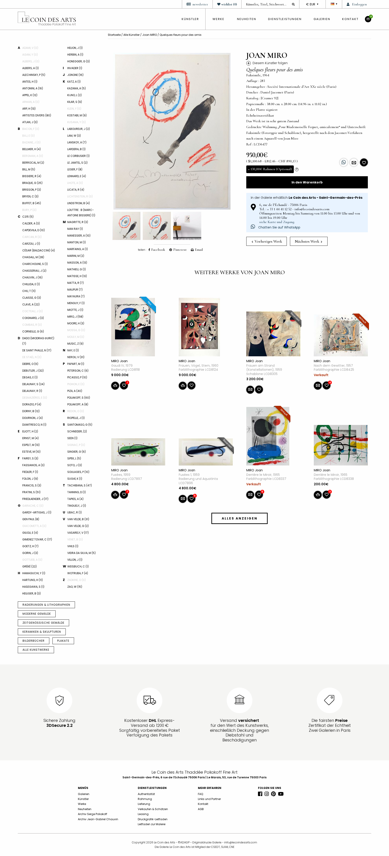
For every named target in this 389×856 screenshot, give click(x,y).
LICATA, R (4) (75, 190)
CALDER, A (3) (31, 223)
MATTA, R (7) (75, 283)
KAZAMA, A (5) (76, 88)
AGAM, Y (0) (30, 54)
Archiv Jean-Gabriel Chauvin (98, 819)
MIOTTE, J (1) (75, 310)
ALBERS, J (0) (30, 61)
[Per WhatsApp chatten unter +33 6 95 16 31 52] (344, 162)
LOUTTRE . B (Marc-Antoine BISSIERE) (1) (81, 212)
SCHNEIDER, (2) (77, 431)
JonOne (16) (75, 75)
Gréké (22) (29, 566)
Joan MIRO (149, 35)
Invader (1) (74, 68)
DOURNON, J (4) (32, 418)
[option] (172, 131)
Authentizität (146, 794)
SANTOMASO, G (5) (79, 425)
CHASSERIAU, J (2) (34, 271)
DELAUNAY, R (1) (32, 391)
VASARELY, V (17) (78, 533)
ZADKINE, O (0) (76, 580)
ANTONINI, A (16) (32, 88)
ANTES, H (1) (29, 82)
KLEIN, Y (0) (74, 109)
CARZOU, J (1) (31, 244)
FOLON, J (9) (30, 479)
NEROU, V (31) (75, 357)
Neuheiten (246, 19)
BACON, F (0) (30, 129)
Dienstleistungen (285, 19)
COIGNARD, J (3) (33, 318)
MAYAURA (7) (76, 296)
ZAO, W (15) (74, 587)
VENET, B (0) (75, 539)
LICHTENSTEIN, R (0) (80, 196)
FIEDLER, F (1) (30, 472)
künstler (190, 19)
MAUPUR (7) (75, 289)
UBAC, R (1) (74, 512)
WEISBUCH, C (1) (78, 566)
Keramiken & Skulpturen (42, 632)
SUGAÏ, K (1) (74, 479)
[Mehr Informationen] (354, 162)
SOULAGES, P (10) (78, 472)
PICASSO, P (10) (77, 377)
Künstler (83, 799)
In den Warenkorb (307, 182)
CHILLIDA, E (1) (31, 284)
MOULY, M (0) (75, 337)
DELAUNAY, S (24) (33, 384)
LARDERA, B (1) (76, 149)
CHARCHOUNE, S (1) (35, 264)
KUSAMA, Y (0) (76, 122)
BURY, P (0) (29, 210)
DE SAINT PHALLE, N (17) (36, 350)
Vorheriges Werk (268, 241)
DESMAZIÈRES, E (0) (34, 398)
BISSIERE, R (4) (31, 176)
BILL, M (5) (28, 169)
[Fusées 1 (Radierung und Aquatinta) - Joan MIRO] (206, 453)
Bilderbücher (34, 641)
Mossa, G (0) (76, 330)
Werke (218, 19)
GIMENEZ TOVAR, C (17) (37, 539)
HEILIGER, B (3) (31, 593)
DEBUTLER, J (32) (33, 371)
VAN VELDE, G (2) (78, 526)
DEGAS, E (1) (30, 377)
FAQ (200, 794)
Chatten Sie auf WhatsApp (278, 227)
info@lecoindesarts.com (240, 842)
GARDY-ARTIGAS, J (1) (36, 512)
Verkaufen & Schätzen (153, 809)
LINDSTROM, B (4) (78, 203)
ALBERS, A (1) (30, 68)
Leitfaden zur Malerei (151, 824)
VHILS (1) (72, 546)
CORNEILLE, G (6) (33, 331)
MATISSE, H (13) (77, 276)
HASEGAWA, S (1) (33, 587)
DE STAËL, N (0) (31, 357)
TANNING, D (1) (76, 492)
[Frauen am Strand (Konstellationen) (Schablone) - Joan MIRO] (273, 335)
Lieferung (144, 804)
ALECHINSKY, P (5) (33, 75)
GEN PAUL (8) (30, 519)
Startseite (114, 35)
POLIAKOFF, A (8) (77, 404)
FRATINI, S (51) (31, 492)
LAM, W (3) (74, 136)
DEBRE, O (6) (30, 364)
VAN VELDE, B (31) (78, 519)
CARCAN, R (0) (32, 237)
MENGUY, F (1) (76, 303)
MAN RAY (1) (75, 229)
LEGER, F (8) (74, 169)
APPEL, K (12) (29, 95)
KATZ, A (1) (74, 82)
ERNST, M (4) (30, 438)
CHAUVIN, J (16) (32, 277)
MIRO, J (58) (75, 316)
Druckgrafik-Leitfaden (152, 819)
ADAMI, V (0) (30, 48)
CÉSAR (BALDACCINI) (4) (38, 250)
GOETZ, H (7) (30, 546)
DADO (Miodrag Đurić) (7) (38, 341)
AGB (201, 809)
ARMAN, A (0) (30, 102)
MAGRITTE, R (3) (77, 222)
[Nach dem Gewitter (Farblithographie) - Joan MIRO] (341, 336)
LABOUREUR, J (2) (78, 129)
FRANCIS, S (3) (31, 485)
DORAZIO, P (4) (31, 404)
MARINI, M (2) (75, 256)
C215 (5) (28, 217)
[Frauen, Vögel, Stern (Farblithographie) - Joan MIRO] (199, 328)
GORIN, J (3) (30, 553)
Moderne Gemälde (37, 614)
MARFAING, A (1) (77, 249)
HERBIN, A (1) (75, 54)
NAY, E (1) (73, 350)
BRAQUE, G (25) (32, 183)
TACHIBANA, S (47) (79, 485)
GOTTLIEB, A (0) (32, 560)
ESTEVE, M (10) (31, 452)
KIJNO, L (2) (74, 95)
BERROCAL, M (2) (33, 163)
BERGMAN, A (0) (32, 156)
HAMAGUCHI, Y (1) (33, 573)
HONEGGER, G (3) (78, 61)
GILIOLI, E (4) (30, 533)
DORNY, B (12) (31, 411)
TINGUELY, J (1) (76, 506)
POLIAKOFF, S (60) (78, 398)
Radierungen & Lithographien (46, 605)
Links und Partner (209, 799)
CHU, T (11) (29, 291)
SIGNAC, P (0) (76, 445)
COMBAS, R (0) (32, 325)
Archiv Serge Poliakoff (92, 814)
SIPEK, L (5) (74, 458)
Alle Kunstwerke (36, 650)
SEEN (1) (72, 438)
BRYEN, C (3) (30, 196)
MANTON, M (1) (76, 242)
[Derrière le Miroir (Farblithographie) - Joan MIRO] (267, 437)
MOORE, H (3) (75, 323)
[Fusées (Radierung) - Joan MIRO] (138, 453)
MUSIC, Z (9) (75, 344)
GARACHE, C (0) (32, 506)
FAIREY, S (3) (30, 458)
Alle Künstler (131, 35)
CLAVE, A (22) (31, 304)
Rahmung (145, 799)
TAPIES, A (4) (75, 499)
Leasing (143, 814)
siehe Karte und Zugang (276, 222)
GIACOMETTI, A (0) (34, 526)
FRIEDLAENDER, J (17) (35, 499)
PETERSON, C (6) (77, 371)
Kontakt (350, 19)
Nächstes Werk (307, 241)
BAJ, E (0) (28, 136)
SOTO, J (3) (74, 465)
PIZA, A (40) (74, 391)
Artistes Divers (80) (36, 115)
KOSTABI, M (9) (77, 115)
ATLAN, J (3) (30, 122)
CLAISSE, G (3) (31, 298)
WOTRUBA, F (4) (77, 573)
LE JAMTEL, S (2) (77, 163)
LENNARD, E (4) (76, 176)
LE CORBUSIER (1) (78, 156)
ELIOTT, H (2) (30, 431)
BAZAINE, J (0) (31, 142)
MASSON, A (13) (77, 262)
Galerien (322, 19)
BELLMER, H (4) (31, 149)
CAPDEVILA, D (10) (33, 230)
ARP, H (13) (29, 109)
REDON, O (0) (75, 411)
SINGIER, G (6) (76, 452)
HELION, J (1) (75, 48)
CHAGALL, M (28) (33, 257)
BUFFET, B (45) (31, 203)
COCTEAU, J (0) (32, 311)
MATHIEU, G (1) (76, 269)
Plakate (63, 641)
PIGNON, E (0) (75, 384)
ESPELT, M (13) (31, 445)
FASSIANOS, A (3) (33, 465)
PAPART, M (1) (75, 364)
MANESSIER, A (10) (78, 235)
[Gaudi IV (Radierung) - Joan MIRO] (133, 328)
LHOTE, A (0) (75, 183)
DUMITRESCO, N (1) (34, 425)
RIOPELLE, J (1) (76, 418)
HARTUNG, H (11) (32, 580)
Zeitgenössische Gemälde (43, 623)
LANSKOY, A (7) (76, 142)
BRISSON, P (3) (31, 190)
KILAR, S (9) (74, 102)
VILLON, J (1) (74, 560)
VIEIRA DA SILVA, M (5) (81, 553)
